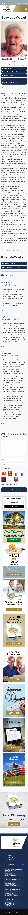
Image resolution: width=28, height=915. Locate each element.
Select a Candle (7, 469)
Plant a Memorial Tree (10, 82)
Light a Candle (7, 68)
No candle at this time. (10, 484)
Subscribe (14, 506)
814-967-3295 (8, 882)
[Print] (2, 87)
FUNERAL (9, 855)
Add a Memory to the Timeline (11, 71)
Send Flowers (7, 79)
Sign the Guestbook (9, 75)
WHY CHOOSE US (11, 853)
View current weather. (15, 250)
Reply (2, 310)
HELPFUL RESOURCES (12, 862)
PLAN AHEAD (10, 859)
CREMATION (10, 857)
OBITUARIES (10, 864)
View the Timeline (10, 263)
